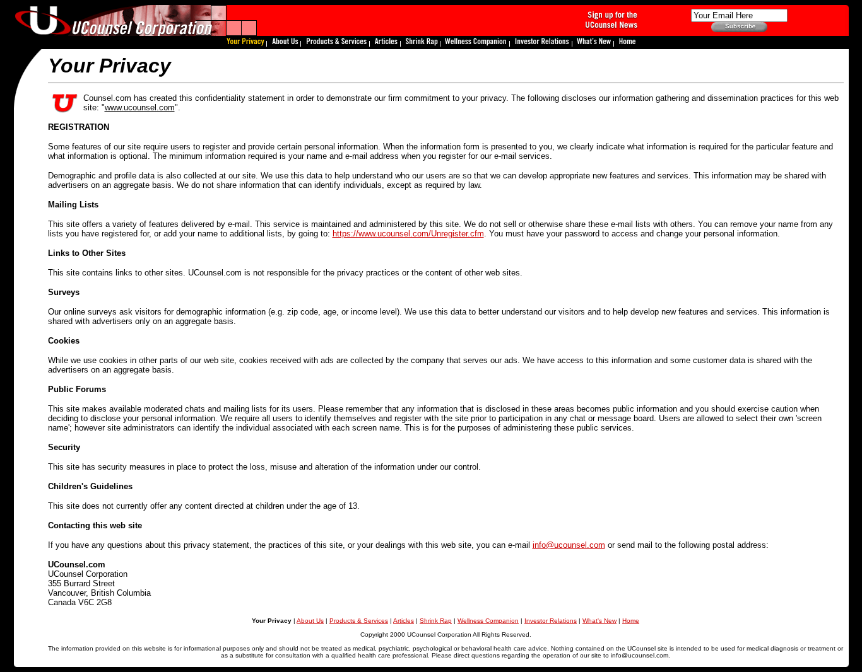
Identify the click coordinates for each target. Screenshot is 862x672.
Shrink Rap (436, 620)
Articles (403, 620)
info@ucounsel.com (569, 545)
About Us (310, 620)
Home (630, 620)
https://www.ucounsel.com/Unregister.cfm (408, 233)
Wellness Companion (488, 620)
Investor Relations (550, 620)
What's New (599, 620)
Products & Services (358, 620)
